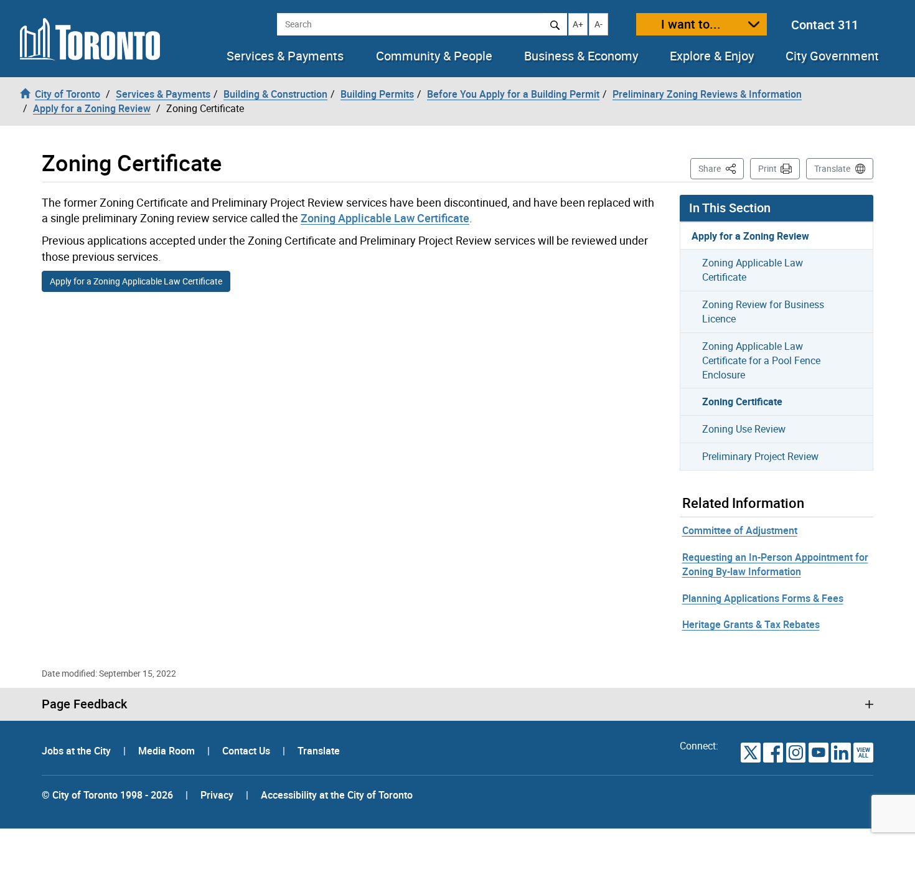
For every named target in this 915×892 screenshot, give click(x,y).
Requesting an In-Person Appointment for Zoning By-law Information (775, 564)
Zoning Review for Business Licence (763, 312)
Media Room (167, 751)
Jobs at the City (77, 751)
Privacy (216, 795)
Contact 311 (824, 24)
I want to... (691, 24)
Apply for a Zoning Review (750, 236)
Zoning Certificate (742, 401)
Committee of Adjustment (739, 530)
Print (767, 168)
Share (721, 168)
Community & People (434, 56)
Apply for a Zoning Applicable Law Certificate (136, 281)
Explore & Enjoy (712, 56)
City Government (832, 56)
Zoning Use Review (744, 429)
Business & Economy (581, 56)
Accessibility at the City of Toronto (337, 795)
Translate (832, 168)
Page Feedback (84, 704)
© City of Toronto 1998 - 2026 (107, 795)
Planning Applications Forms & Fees (762, 598)
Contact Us (247, 751)
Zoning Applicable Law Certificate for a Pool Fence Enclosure (761, 360)
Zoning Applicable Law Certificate (385, 217)
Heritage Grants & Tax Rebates (751, 624)
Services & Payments (285, 56)
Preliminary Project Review (760, 456)
